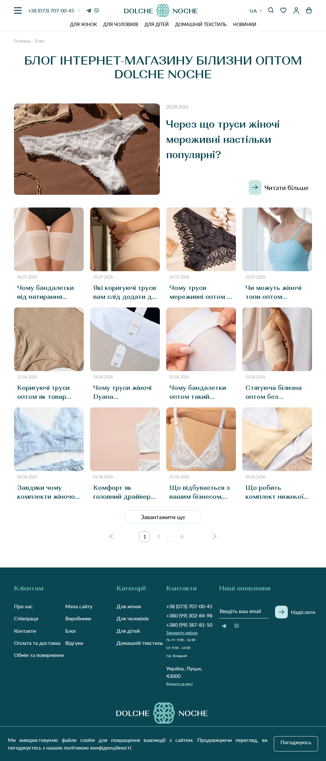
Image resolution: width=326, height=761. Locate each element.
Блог (70, 631)
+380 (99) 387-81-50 (189, 625)
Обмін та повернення (39, 655)
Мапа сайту (78, 606)
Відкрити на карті (179, 684)
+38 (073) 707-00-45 (189, 606)
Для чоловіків (120, 24)
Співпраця (26, 618)
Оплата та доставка (37, 643)
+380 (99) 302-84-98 (189, 615)
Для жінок (83, 24)
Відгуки (74, 643)
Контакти (25, 631)
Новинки (244, 24)
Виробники (78, 618)
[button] (256, 10)
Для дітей (157, 24)
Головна (22, 41)
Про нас (23, 606)
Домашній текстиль (201, 24)
